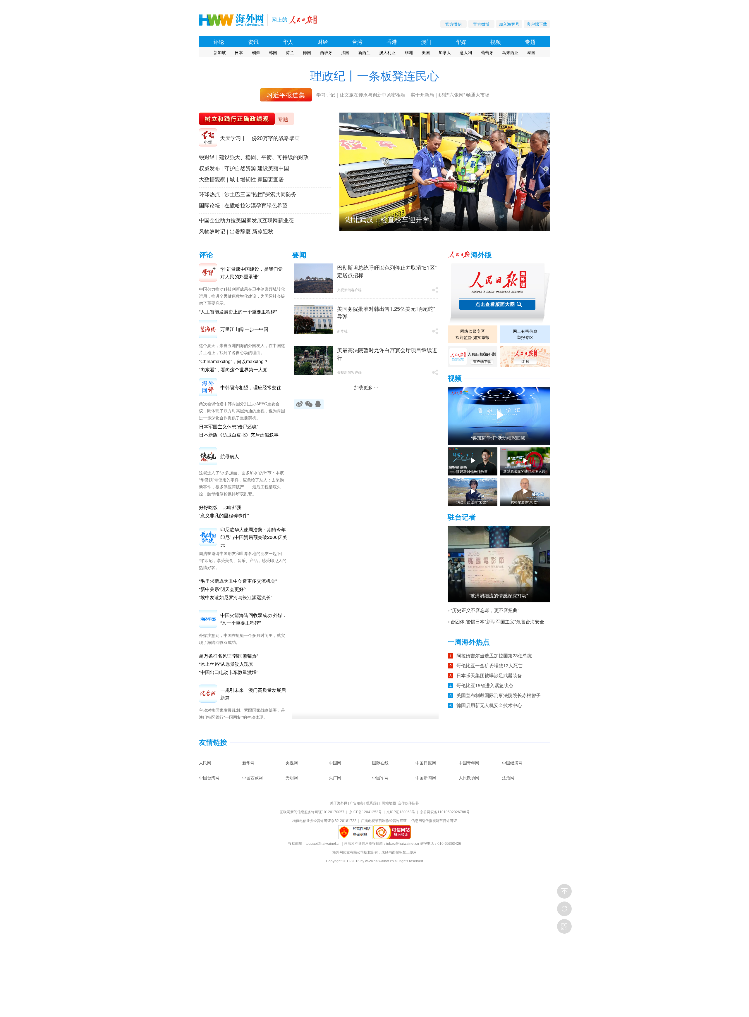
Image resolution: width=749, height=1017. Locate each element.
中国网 (335, 763)
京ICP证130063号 (400, 812)
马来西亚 (510, 52)
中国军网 (380, 777)
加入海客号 (509, 24)
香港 (391, 41)
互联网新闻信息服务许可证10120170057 (312, 812)
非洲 (409, 52)
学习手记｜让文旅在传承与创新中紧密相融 (360, 94)
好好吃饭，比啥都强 (220, 507)
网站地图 (389, 803)
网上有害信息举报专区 (525, 334)
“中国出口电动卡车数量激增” (228, 672)
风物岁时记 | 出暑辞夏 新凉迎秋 (236, 231)
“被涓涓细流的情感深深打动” (498, 595)
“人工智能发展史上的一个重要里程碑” (238, 311)
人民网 (205, 763)
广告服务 (357, 803)
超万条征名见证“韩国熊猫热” (228, 655)
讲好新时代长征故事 (472, 471)
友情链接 (213, 742)
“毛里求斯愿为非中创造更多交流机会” (238, 581)
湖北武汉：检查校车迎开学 (387, 219)
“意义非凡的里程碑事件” (224, 515)
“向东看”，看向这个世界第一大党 (233, 369)
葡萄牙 (487, 52)
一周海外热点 (469, 642)
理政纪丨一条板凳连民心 (374, 75)
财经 (322, 41)
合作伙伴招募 (408, 803)
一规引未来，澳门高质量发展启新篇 (253, 694)
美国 (426, 52)
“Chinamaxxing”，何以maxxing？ (233, 361)
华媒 (461, 41)
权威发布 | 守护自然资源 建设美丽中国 (244, 168)
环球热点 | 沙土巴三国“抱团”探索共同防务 (247, 194)
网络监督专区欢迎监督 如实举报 (472, 334)
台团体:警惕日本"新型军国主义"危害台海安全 (497, 621)
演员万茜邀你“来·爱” (472, 502)
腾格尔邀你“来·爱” (524, 502)
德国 (307, 52)
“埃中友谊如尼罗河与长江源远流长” (235, 597)
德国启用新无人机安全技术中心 (489, 705)
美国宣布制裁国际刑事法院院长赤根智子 (498, 695)
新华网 (248, 763)
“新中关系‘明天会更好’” (222, 589)
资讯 (253, 41)
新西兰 (364, 52)
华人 (288, 41)
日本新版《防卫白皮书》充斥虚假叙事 (239, 434)
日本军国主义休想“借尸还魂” (228, 426)
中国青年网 (469, 763)
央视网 (292, 763)
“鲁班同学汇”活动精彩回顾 (498, 438)
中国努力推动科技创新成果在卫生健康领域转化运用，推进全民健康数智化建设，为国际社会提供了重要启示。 (242, 296)
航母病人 (229, 456)
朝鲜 (256, 52)
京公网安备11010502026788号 (445, 812)
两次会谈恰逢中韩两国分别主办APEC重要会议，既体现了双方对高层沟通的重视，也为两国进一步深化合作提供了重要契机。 (242, 410)
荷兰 (290, 52)
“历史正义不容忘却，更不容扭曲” (485, 610)
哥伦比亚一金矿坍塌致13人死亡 (489, 665)
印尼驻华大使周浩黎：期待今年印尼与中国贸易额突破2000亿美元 (253, 537)
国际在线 (380, 763)
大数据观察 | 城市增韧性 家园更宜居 (241, 179)
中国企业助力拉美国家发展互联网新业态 (246, 220)
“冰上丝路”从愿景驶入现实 (226, 664)
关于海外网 (339, 803)
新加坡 (220, 52)
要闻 (299, 255)
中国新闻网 (425, 777)
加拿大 (445, 52)
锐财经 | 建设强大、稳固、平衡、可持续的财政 (254, 157)
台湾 (357, 41)
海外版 (481, 255)
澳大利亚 (387, 52)
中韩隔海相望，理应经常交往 (250, 387)
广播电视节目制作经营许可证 (384, 821)
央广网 (335, 777)
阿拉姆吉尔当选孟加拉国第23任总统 (494, 655)
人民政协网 (469, 777)
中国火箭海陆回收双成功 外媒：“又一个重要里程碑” (253, 619)
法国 (345, 52)
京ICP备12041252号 (365, 812)
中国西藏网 (252, 777)
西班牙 (326, 52)
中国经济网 (512, 763)
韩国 (273, 52)
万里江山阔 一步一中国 (244, 329)
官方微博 (481, 24)
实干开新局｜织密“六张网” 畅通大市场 (449, 94)
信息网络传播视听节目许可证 (434, 821)
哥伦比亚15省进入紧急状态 (484, 685)
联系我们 (373, 803)
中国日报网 (425, 763)
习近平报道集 (286, 94)
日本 (239, 52)
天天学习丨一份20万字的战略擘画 (260, 138)
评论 (219, 41)
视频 (495, 41)
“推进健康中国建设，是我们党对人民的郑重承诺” (251, 273)
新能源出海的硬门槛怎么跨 (524, 471)
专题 (530, 41)
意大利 (466, 52)
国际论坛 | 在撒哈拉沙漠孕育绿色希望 (243, 205)
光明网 (292, 777)
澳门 (426, 41)
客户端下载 (537, 24)
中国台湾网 (209, 777)
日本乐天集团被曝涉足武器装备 (489, 675)
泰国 (531, 52)
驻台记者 (462, 517)
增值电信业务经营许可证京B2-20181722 (324, 821)
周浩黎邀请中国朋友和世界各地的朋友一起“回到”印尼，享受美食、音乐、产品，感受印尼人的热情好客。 (242, 560)
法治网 (508, 777)
